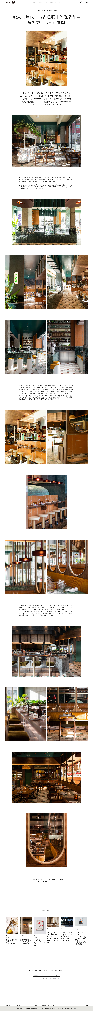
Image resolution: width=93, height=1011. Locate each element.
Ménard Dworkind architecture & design (49, 879)
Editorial (32, 2)
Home (51, 2)
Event (60, 2)
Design (45, 2)
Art (55, 2)
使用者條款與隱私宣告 (55, 978)
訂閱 (56, 975)
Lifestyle (39, 2)
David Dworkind (49, 882)
